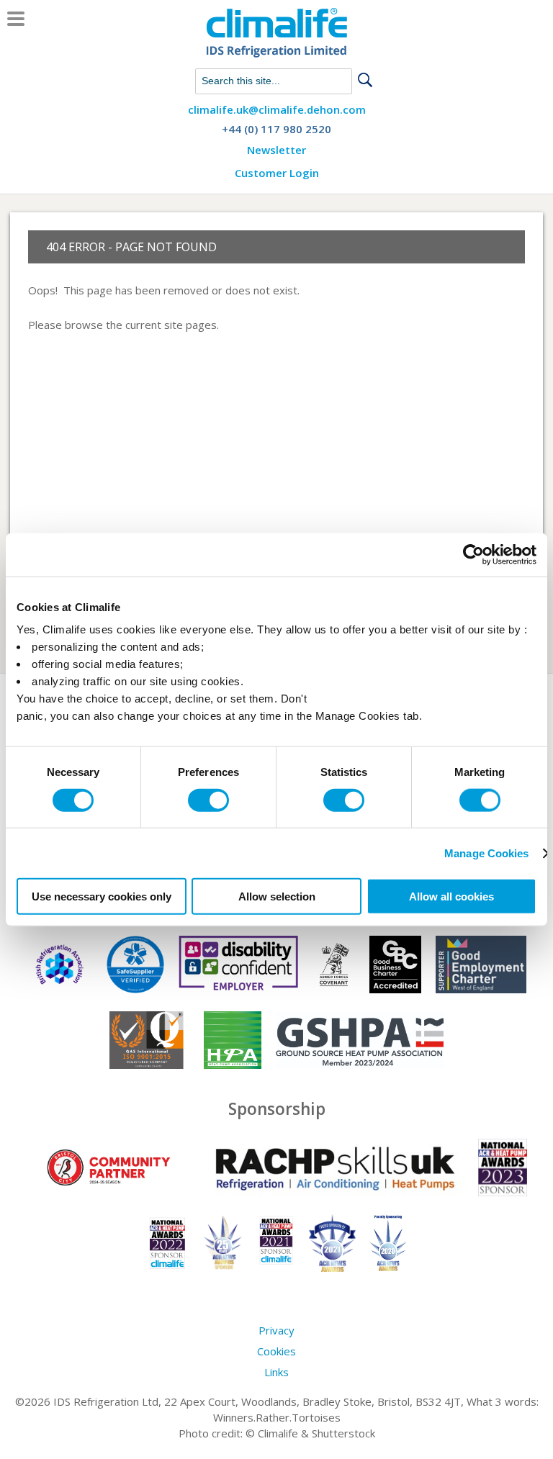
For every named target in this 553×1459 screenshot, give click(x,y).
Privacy (276, 1330)
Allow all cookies (451, 896)
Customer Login (277, 173)
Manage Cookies (486, 852)
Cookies (276, 1351)
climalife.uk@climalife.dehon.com (277, 110)
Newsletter (276, 150)
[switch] (208, 799)
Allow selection (276, 896)
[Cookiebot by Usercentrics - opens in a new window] (473, 554)
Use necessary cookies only (101, 896)
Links (276, 1372)
